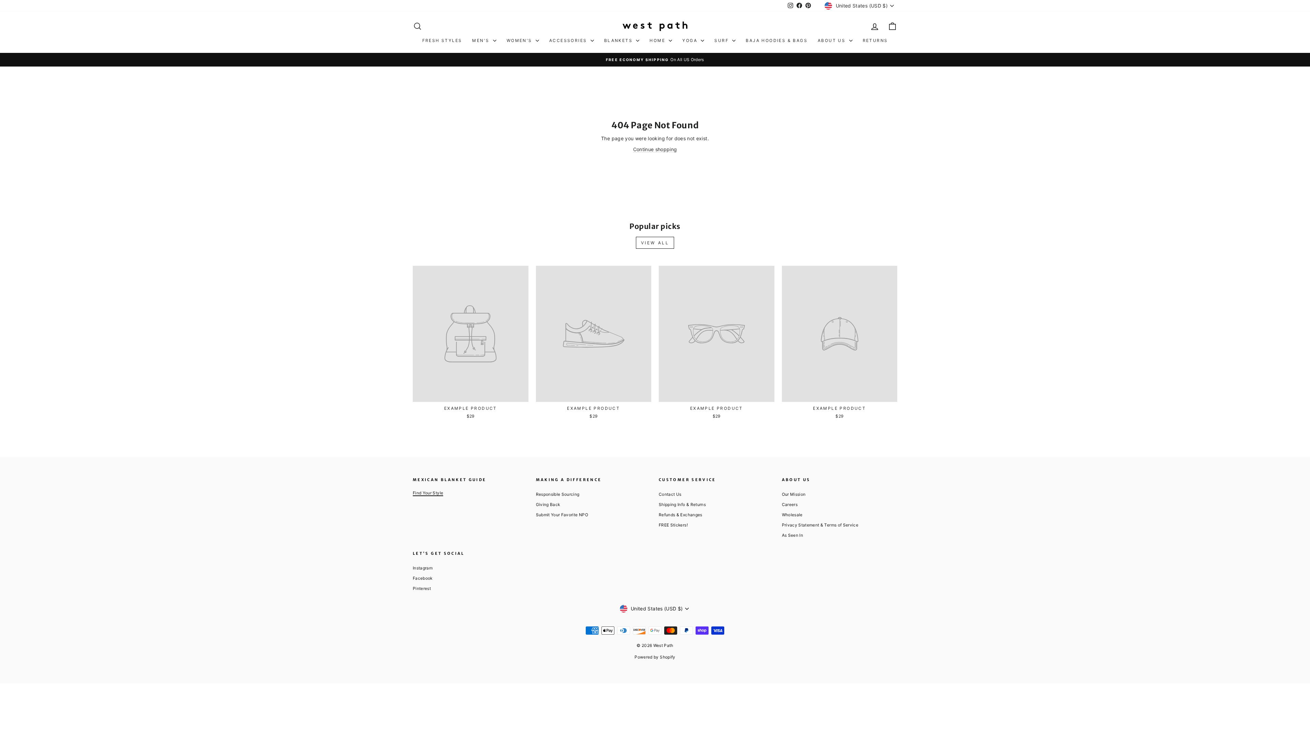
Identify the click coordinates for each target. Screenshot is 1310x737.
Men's (481, 40)
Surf (722, 40)
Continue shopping (655, 149)
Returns (875, 40)
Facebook (423, 578)
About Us (832, 40)
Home (658, 40)
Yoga (690, 40)
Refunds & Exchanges (680, 514)
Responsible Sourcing (558, 494)
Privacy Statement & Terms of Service (820, 525)
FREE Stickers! (673, 525)
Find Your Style (428, 492)
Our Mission (794, 494)
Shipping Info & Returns (682, 504)
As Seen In (792, 535)
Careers (790, 504)
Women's (520, 40)
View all (655, 242)
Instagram (423, 567)
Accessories (569, 40)
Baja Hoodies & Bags (776, 40)
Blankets (619, 40)
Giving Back (548, 504)
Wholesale (792, 514)
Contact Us (670, 494)
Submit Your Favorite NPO (562, 514)
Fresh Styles (442, 40)
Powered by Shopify (655, 657)
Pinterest (422, 588)
